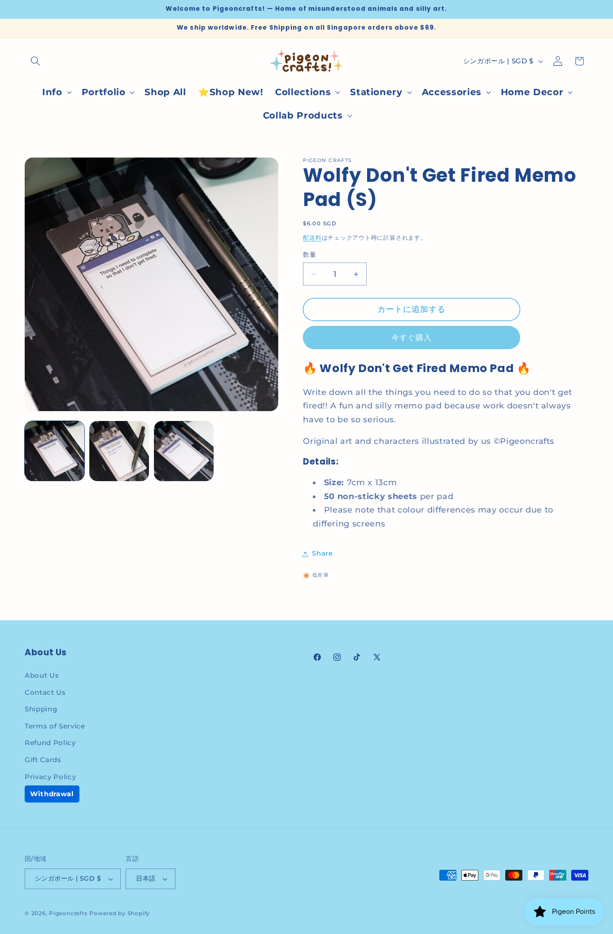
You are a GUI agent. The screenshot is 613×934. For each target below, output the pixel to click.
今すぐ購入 (411, 337)
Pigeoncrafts (68, 913)
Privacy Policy (50, 776)
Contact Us (45, 692)
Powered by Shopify (119, 913)
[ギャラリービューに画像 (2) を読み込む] (119, 451)
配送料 (312, 237)
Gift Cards (43, 759)
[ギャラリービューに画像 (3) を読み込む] (184, 451)
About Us (42, 675)
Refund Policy (50, 742)
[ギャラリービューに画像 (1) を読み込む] (54, 451)
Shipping (41, 709)
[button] (35, 61)
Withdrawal (52, 793)
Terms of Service (55, 726)
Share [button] (322, 553)
